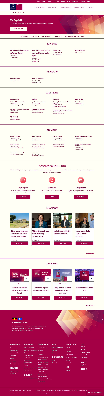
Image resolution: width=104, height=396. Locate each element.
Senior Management (29, 347)
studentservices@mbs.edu (16, 105)
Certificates (13, 355)
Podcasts (56, 1)
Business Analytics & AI (30, 368)
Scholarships (14, 368)
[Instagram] (84, 369)
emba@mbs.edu (14, 112)
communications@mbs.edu (16, 147)
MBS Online (75, 1)
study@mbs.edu (14, 57)
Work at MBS (84, 355)
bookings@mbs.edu (36, 105)
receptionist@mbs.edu (15, 139)
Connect (68, 362)
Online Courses (28, 370)
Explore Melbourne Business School (74, 36)
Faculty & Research (79, 7)
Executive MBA (14, 350)
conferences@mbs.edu (59, 139)
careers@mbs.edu (36, 82)
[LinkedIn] (81, 369)
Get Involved (69, 354)
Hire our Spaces (85, 352)
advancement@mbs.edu (38, 155)
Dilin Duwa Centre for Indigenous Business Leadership (43, 369)
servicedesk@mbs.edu (37, 112)
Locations (54, 352)
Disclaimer (11, 392)
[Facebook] (83, 369)
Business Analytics (14, 352)
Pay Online (84, 365)
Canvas (83, 1)
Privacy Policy (18, 390)
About (38, 1)
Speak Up (83, 362)
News (43, 1)
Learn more (23, 196)
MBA (11, 347)
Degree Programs (39, 7)
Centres (90, 7)
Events (49, 1)
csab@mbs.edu (79, 149)
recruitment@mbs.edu (58, 146)
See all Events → (90, 305)
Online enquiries (36, 61)
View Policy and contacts (16, 154)
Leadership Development (30, 350)
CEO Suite (26, 352)
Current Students (46, 36)
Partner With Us (34, 36)
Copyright (11, 390)
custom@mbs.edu (14, 81)
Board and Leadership (57, 347)
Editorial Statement (19, 392)
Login (88, 1)
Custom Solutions (42, 347)
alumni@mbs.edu (36, 139)
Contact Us (84, 357)
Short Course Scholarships (30, 378)
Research (54, 362)
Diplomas (12, 358)
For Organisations (65, 7)
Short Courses (52, 7)
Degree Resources (14, 363)
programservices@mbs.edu (60, 106)
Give (68, 1)
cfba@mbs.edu (79, 139)
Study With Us (24, 36)
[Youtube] (86, 369)
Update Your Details (71, 357)
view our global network (38, 147)
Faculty (54, 360)
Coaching (40, 350)
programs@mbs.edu (15, 119)
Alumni (63, 1)
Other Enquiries (58, 36)
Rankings (54, 350)
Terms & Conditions (26, 390)
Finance (26, 365)
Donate (68, 370)
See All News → (90, 253)
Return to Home (18, 28)
